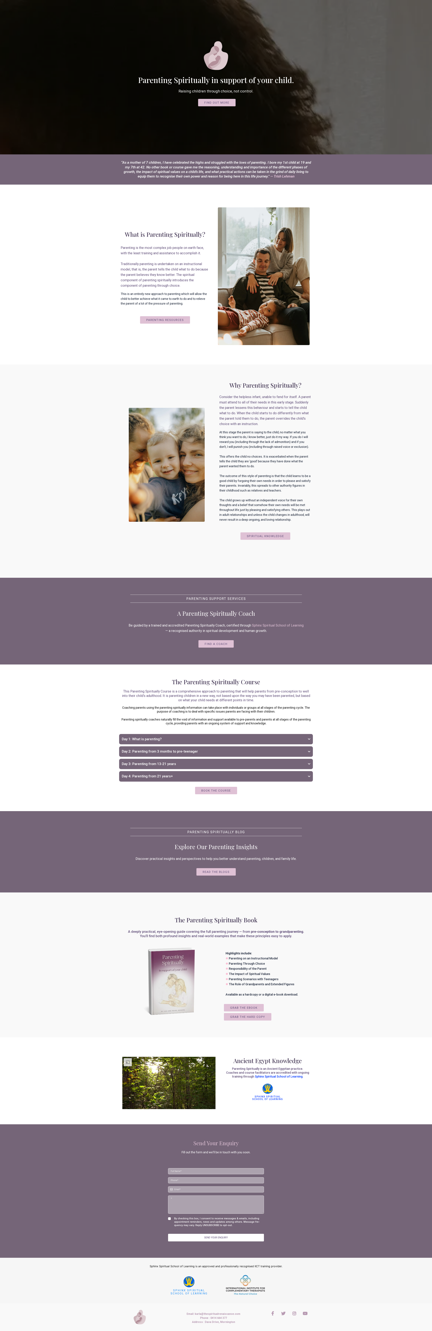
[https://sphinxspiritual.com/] (189, 1281)
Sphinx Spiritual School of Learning (278, 625)
